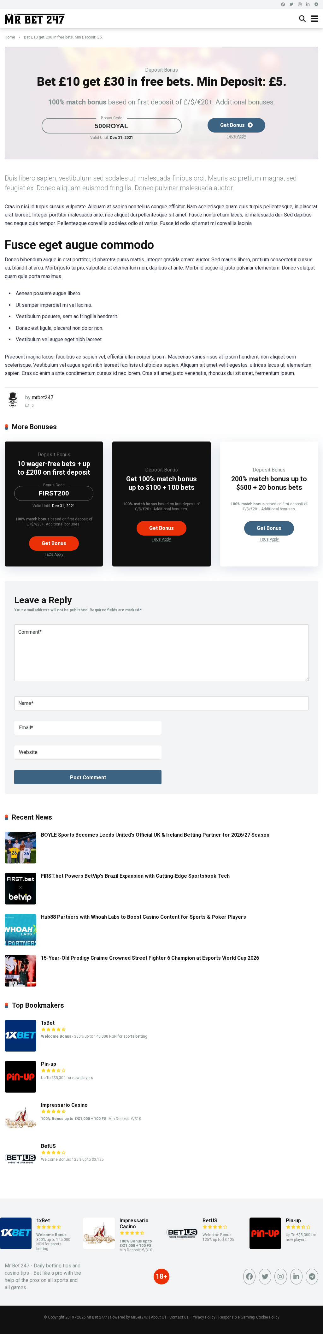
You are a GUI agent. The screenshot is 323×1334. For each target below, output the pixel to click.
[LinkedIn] (308, 4)
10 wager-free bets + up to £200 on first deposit (53, 468)
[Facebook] (283, 4)
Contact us (179, 1317)
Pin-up (48, 1064)
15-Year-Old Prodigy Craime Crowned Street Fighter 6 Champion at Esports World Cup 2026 (150, 958)
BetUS (48, 1146)
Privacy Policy (203, 1317)
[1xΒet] (20, 1050)
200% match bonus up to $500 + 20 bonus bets (269, 483)
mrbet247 (42, 397)
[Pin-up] (20, 1091)
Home (10, 37)
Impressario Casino (64, 1105)
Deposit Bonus (161, 70)
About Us (159, 1317)
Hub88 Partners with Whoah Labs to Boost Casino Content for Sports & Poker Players (143, 917)
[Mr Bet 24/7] (35, 18)
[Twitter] (291, 4)
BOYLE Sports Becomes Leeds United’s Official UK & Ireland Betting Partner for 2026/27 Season (155, 835)
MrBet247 (139, 1317)
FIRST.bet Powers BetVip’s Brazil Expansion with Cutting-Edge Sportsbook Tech (135, 876)
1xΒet (48, 1023)
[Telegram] (316, 4)
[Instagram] (300, 4)
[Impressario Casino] (20, 1132)
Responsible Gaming (236, 1317)
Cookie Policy (267, 1317)
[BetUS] (20, 1173)
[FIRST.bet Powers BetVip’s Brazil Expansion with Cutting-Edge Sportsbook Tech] (20, 903)
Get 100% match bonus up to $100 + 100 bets (161, 483)
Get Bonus (233, 125)
